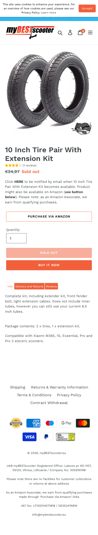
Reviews (51, 286)
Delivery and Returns (29, 286)
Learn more (48, 12)
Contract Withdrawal (49, 403)
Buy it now (49, 265)
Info (10, 286)
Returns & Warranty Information (59, 387)
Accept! (87, 8)
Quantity (13, 229)
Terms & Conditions (34, 395)
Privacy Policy (69, 395)
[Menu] (90, 32)
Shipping (17, 387)
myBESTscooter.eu (53, 453)
